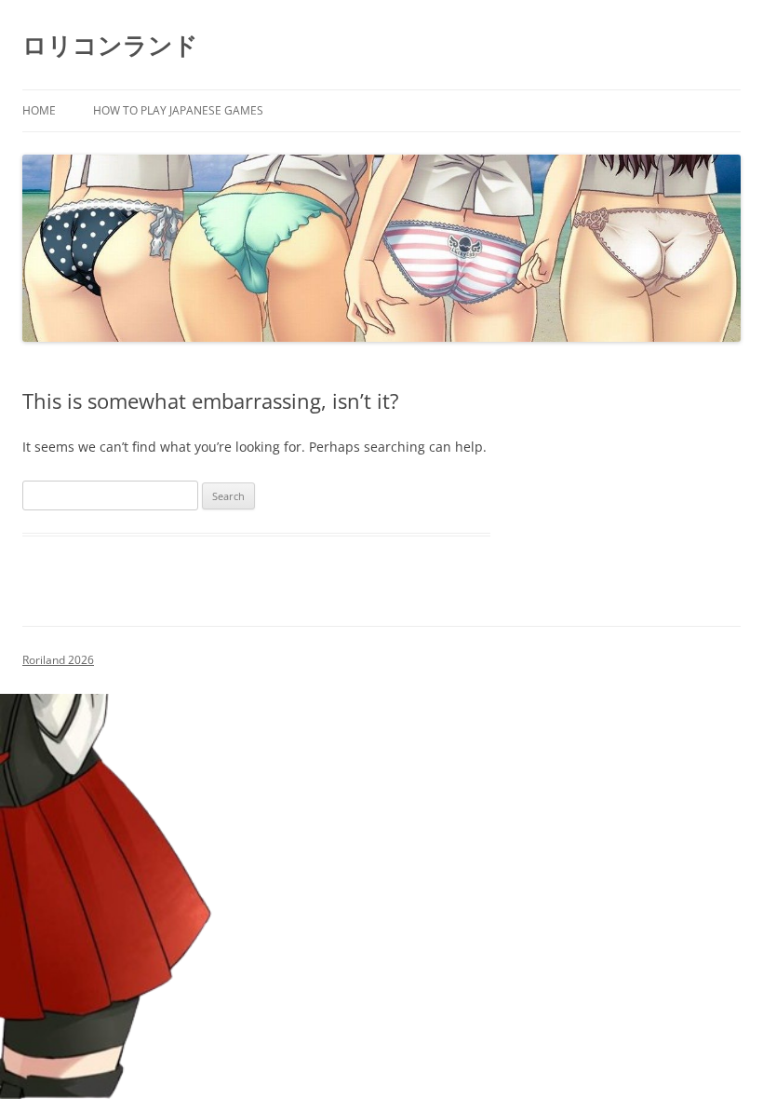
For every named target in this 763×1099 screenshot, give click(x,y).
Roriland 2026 (58, 660)
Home (39, 110)
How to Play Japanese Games (178, 110)
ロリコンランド (110, 44)
